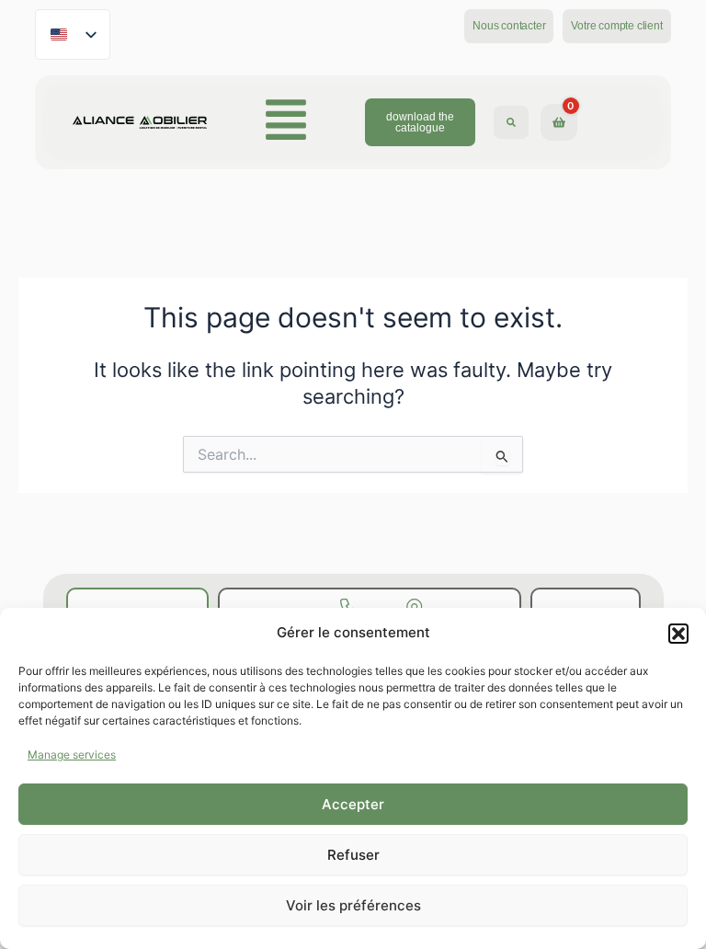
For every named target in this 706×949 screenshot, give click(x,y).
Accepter (353, 804)
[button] (678, 633)
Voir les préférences (353, 905)
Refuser (353, 854)
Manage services (72, 754)
